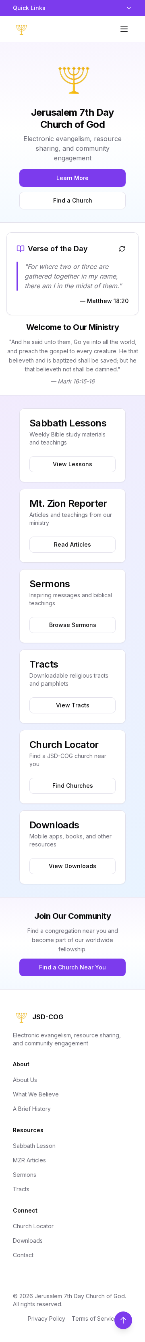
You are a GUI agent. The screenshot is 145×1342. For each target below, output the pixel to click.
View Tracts (72, 705)
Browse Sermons (72, 624)
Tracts (21, 1189)
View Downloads (72, 866)
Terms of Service (95, 1318)
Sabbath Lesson (34, 1145)
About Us (25, 1079)
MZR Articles (29, 1160)
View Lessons (72, 464)
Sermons (24, 1174)
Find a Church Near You (72, 967)
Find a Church (72, 200)
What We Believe (36, 1094)
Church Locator (33, 1226)
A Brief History (32, 1108)
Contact (23, 1255)
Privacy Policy (46, 1318)
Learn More (72, 177)
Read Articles (72, 544)
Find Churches (72, 785)
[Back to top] (123, 1320)
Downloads (28, 1240)
